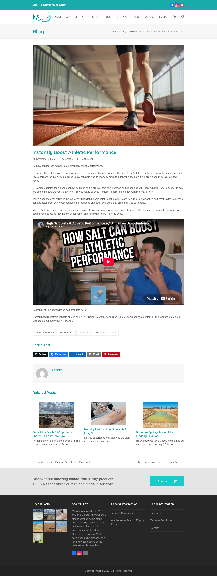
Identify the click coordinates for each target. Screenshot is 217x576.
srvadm (69, 158)
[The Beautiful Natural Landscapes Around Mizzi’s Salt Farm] (49, 526)
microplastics (145, 198)
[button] (175, 17)
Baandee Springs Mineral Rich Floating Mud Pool (61, 462)
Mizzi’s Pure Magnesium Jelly (161, 316)
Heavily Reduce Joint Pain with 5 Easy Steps (157, 462)
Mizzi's (99, 570)
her (82, 309)
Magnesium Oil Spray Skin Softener (52, 320)
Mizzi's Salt (87, 158)
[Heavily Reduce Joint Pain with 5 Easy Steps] (108, 413)
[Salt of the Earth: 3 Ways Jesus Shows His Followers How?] (56, 415)
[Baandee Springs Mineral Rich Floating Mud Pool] (160, 415)
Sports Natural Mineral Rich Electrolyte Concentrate (115, 316)
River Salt (101, 332)
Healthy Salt (67, 332)
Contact (154, 527)
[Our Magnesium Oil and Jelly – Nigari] (38, 537)
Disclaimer (156, 513)
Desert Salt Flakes (45, 332)
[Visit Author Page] (42, 373)
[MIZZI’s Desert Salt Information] (61, 526)
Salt (114, 332)
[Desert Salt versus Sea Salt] (38, 514)
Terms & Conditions (122, 513)
